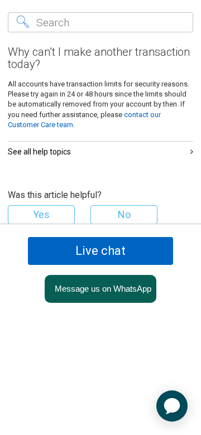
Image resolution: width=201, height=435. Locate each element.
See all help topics (39, 151)
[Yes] (41, 214)
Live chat (100, 251)
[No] (123, 214)
